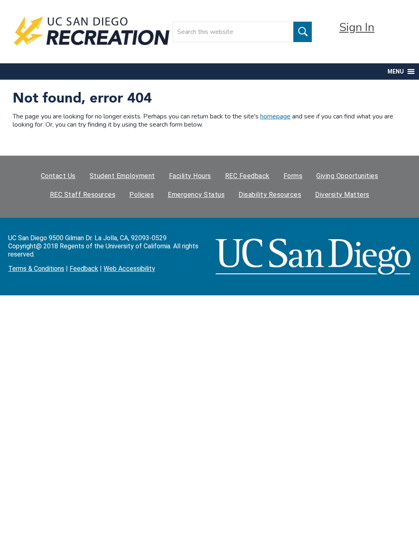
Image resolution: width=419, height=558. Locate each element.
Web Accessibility (129, 268)
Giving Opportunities (347, 176)
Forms (293, 176)
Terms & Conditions (36, 268)
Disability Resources (270, 195)
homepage (275, 116)
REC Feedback (247, 176)
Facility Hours (190, 176)
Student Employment (122, 176)
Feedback (84, 268)
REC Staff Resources (83, 195)
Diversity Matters (342, 195)
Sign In (356, 27)
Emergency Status (196, 195)
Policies (141, 195)
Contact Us (58, 176)
